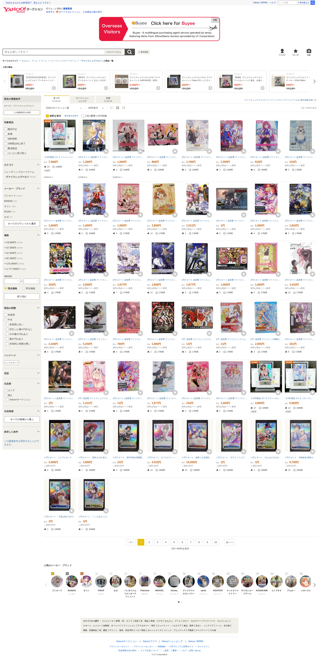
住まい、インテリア (205, 625)
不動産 (191, 630)
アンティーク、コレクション (216, 621)
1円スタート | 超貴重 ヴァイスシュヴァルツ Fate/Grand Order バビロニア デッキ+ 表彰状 (60, 398)
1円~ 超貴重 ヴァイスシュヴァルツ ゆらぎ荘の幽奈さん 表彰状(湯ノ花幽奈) (94, 398)
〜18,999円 (13, 242)
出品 (309, 55)
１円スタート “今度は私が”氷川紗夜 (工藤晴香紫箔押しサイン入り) (60, 516)
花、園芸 (103, 630)
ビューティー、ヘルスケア (169, 625)
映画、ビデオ (157, 621)
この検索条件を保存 (22, 112)
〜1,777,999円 (15, 269)
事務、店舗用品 (90, 630)
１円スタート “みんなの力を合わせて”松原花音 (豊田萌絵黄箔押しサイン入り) (266, 457)
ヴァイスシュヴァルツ (92, 61)
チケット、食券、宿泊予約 (121, 630)
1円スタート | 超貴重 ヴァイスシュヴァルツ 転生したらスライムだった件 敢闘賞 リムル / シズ (232, 157)
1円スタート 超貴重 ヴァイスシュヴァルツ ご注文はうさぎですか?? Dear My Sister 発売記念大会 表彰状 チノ (301, 157)
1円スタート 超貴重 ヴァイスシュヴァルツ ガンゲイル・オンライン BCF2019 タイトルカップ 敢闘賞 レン (128, 339)
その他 (213, 630)
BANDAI (10, 201)
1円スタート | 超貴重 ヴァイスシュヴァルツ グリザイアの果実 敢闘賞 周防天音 (266, 157)
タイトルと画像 (111, 107)
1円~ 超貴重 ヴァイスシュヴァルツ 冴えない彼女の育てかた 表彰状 (232, 339)
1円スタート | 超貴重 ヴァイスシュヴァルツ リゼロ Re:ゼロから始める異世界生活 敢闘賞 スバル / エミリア (197, 157)
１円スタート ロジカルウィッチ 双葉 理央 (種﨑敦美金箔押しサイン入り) (163, 457)
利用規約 (162, 646)
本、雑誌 (145, 621)
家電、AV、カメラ (124, 621)
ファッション (129, 625)
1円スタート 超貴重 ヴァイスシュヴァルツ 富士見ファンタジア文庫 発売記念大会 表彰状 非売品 (60, 221)
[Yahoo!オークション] (23, 8)
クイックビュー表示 (123, 107)
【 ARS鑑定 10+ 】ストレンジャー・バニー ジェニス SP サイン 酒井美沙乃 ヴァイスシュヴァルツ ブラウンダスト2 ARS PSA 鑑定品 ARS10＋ (60, 157)
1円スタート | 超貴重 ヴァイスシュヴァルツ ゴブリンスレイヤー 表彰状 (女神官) (94, 157)
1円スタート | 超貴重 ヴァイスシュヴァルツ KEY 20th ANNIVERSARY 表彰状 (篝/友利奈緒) (94, 221)
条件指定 (143, 52)
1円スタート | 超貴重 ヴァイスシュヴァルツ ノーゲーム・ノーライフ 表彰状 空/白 (128, 398)
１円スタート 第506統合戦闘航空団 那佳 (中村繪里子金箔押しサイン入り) (128, 457)
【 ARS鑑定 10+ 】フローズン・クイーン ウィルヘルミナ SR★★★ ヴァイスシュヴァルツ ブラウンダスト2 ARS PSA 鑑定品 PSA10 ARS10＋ (301, 398)
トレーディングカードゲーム (63, 61)
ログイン (50, 12)
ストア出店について (150, 650)
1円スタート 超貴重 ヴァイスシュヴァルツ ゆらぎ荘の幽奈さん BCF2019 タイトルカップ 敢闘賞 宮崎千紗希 (163, 221)
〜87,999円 (13, 258)
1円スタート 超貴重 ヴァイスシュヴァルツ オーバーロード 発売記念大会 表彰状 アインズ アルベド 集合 (163, 339)
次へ (314, 81)
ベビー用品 (140, 630)
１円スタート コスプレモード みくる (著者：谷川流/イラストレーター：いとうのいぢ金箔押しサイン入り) (60, 457)
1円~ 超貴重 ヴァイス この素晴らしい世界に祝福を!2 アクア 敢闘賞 (266, 339)
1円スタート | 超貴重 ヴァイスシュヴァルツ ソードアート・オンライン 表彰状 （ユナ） (128, 157)
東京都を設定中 (71, 116)
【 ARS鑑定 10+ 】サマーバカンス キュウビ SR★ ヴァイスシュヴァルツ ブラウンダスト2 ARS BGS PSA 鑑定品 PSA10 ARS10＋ (266, 398)
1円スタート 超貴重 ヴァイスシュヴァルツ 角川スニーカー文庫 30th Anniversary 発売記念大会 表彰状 (197, 221)
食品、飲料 (189, 625)
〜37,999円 (13, 247)
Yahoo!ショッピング (172, 641)
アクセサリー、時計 (146, 625)
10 (215, 542)
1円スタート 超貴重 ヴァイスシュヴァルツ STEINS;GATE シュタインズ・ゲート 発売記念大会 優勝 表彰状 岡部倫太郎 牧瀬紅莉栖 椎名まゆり (197, 280)
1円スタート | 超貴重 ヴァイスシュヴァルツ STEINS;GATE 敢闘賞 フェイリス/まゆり (163, 157)
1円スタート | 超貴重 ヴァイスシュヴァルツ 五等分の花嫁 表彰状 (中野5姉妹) (232, 398)
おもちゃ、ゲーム (30, 61)
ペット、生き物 (223, 625)
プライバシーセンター (144, 646)
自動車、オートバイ (112, 625)
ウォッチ (295, 55)
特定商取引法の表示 (127, 650)
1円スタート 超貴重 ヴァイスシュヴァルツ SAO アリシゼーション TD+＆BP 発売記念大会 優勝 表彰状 (301, 221)
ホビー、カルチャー (192, 621)
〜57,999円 (13, 253)
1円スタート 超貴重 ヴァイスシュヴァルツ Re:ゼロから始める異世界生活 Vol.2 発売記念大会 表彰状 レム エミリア (128, 280)
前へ (5, 81)
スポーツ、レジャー (92, 625)
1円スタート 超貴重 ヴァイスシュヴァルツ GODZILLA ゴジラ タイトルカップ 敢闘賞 (232, 221)
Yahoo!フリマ (150, 641)
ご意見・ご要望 (170, 650)
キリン (9, 206)
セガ (8, 217)
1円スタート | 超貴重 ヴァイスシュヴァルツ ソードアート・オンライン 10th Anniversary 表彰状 (163, 398)
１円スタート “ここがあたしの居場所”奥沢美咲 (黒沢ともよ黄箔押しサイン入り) (94, 516)
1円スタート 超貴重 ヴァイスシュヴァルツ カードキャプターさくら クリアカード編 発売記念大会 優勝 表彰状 (266, 280)
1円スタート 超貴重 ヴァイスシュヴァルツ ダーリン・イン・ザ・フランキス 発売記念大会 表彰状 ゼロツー (301, 280)
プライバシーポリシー (119, 646)
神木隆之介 (304, 2)
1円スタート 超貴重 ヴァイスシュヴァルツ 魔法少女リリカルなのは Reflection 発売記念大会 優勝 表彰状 (60, 280)
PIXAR (9, 211)
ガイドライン (204, 646)
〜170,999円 (14, 263)
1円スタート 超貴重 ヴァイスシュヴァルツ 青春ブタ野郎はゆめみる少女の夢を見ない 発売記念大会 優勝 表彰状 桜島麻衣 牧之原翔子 (163, 280)
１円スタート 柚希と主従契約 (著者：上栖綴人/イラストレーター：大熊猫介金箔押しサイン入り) (197, 457)
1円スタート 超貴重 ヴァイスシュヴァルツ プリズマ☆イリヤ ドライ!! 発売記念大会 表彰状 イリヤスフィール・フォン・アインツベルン (128, 221)
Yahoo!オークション (126, 641)
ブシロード (13, 195)
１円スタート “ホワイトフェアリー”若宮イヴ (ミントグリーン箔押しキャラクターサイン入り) (232, 457)
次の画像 (314, 585)
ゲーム (44, 61)
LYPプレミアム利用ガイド (181, 646)
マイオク (282, 55)
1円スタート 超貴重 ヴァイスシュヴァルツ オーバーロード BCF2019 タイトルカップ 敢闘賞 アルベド (94, 339)
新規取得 (67, 8)
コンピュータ (108, 621)
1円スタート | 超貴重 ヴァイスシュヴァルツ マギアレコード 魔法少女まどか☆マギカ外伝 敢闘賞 (197, 398)
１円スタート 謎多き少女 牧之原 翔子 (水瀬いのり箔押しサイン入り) (94, 457)
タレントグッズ (154, 630)
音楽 (136, 621)
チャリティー (202, 630)
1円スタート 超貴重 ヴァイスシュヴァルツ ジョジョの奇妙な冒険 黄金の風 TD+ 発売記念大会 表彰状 (232, 280)
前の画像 (47, 585)
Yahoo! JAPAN (260, 2)
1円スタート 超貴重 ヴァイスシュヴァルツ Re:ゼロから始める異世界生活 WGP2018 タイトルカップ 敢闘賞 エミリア (94, 280)
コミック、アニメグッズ (175, 630)
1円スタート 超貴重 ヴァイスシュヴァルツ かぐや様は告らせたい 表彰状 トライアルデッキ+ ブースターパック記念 (301, 339)
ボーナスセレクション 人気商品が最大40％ (80, 12)
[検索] (313, 2)
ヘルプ (272, 2)
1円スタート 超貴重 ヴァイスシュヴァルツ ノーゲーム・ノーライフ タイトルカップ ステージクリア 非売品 (266, 221)
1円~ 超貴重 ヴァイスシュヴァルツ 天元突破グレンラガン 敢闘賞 (197, 339)
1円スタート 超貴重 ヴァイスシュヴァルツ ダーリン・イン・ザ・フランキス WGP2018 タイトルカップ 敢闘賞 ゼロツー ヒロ (60, 339)
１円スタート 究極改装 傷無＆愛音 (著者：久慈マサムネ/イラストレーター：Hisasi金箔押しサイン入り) (301, 457)
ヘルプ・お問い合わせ (191, 650)
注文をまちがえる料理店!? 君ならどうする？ (28, 2)
